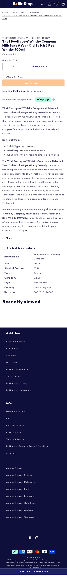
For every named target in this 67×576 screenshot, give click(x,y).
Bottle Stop (36, 557)
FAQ (8, 418)
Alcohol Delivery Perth (18, 489)
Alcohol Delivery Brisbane (20, 496)
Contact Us (12, 348)
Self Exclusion (13, 376)
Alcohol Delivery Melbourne (21, 482)
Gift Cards (12, 362)
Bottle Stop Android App (19, 390)
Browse (5, 12)
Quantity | (7, 60)
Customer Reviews (16, 341)
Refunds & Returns (16, 425)
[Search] (42, 4)
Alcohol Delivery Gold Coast (21, 503)
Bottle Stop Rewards (24, 90)
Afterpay (11, 453)
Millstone (25, 150)
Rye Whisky (34, 12)
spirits (25, 230)
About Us (11, 355)
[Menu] (3, 4)
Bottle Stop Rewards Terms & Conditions (28, 446)
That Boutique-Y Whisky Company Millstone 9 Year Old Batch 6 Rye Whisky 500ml (32, 17)
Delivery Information (17, 411)
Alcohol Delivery (15, 468)
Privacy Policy (13, 432)
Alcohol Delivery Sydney (19, 475)
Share (9, 238)
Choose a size (9, 54)
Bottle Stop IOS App (16, 383)
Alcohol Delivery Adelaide (20, 510)
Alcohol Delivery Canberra (20, 517)
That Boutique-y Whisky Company (26, 38)
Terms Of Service (15, 439)
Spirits (14, 12)
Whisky (23, 12)
